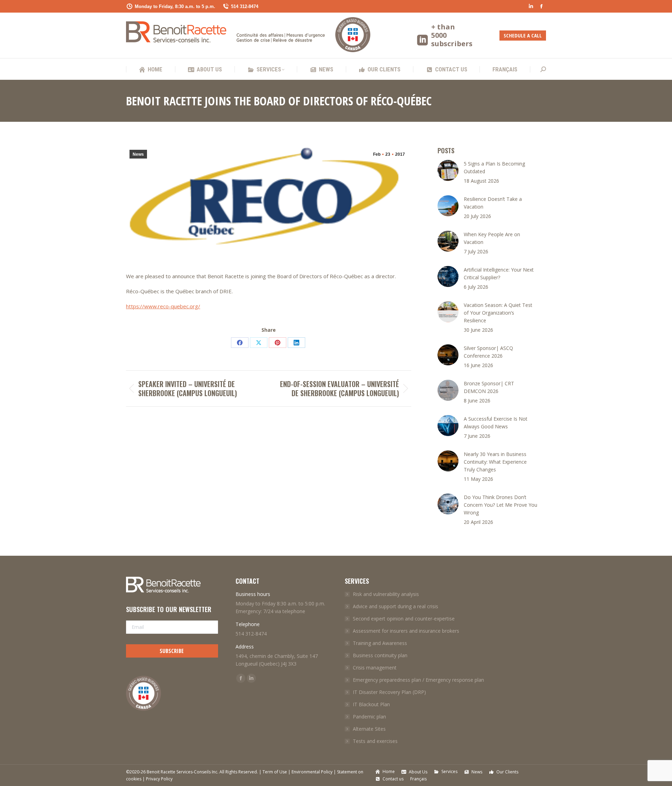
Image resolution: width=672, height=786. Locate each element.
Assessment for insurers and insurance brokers (406, 630)
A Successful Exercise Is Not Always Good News (495, 422)
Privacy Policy (159, 779)
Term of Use (274, 772)
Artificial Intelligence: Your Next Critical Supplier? (499, 273)
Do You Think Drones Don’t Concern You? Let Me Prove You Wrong (500, 505)
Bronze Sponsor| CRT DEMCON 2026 (489, 387)
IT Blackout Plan (371, 704)
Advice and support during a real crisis (395, 606)
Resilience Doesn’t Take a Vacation (493, 203)
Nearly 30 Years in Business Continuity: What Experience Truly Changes (495, 462)
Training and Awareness (380, 643)
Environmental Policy (312, 772)
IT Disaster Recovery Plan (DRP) (389, 692)
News (138, 154)
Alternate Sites (369, 728)
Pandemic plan (369, 716)
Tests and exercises (375, 741)
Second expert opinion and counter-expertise (404, 618)
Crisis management (375, 667)
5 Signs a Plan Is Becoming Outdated (494, 167)
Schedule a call (523, 35)
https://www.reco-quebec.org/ (163, 306)
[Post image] (448, 170)
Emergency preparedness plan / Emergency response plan (418, 679)
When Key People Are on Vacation (492, 238)
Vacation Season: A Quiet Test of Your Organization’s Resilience (498, 313)
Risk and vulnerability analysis (386, 594)
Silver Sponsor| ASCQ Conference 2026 (488, 352)
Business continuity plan (380, 655)
